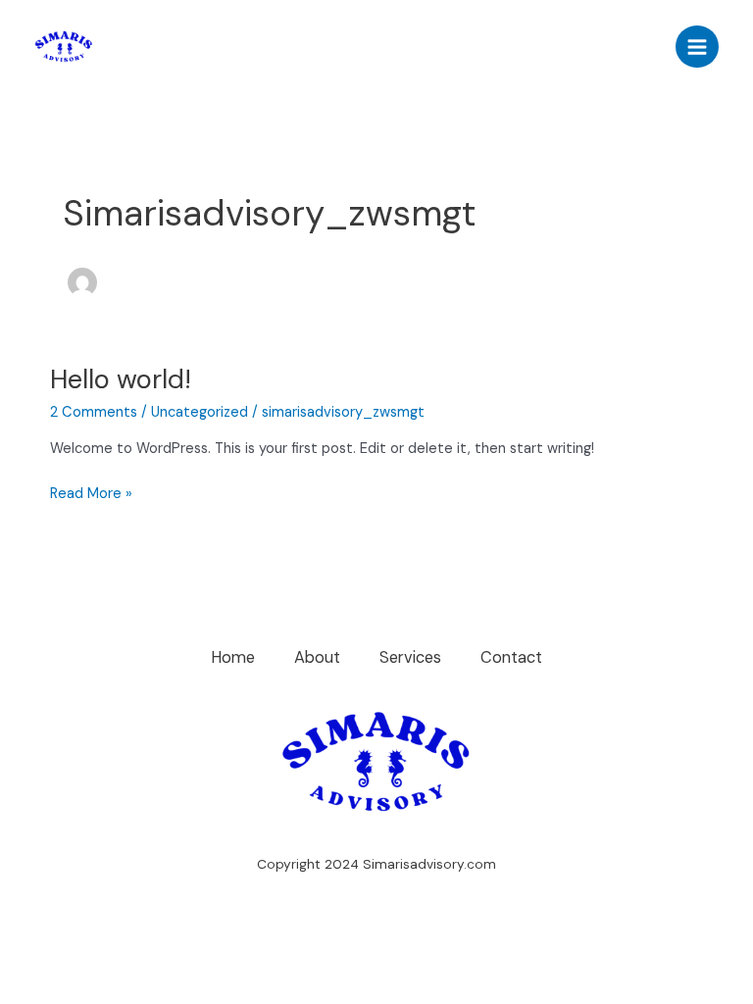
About (317, 657)
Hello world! (120, 379)
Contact (511, 657)
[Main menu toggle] (697, 47)
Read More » (91, 492)
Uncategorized (199, 412)
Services (410, 657)
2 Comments (93, 412)
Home (233, 657)
